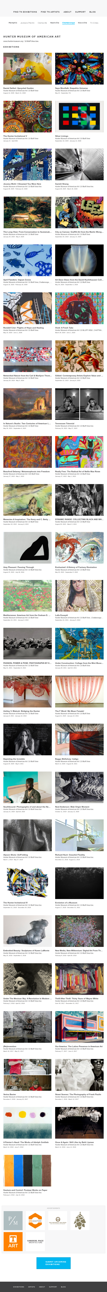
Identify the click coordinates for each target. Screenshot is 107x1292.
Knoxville (82, 23)
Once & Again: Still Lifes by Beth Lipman (74, 1142)
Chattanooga (68, 23)
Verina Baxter (9, 1094)
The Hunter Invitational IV (15, 903)
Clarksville (42, 23)
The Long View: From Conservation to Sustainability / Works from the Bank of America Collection (49, 232)
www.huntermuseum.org (13, 41)
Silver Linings (61, 136)
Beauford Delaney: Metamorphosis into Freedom (26, 471)
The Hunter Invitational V (15, 136)
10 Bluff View (33, 91)
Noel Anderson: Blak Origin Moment (72, 807)
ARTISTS (50, 12)
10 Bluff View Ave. (32, 41)
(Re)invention (9, 1046)
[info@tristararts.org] (104, 3)
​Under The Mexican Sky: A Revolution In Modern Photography (32, 998)
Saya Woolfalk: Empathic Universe (71, 88)
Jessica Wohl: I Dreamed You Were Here (22, 184)
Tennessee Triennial (64, 423)
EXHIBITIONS (25, 12)
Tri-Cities (94, 23)
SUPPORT (80, 12)
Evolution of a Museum (66, 903)
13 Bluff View (85, 761)
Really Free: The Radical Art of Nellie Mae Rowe (77, 471)
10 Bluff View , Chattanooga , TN (92, 618)
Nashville (54, 23)
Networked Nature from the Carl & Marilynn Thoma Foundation (33, 376)
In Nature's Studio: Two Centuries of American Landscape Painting (35, 423)
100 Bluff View (33, 474)
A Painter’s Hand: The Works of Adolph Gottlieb (26, 1142)
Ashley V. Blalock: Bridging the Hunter (21, 711)
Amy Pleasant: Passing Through (18, 567)
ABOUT (67, 12)
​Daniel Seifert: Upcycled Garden (18, 88)
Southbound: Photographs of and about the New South (29, 807)
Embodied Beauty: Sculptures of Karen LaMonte (26, 950)
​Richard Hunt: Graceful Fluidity (70, 855)
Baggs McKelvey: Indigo (66, 759)
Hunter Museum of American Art (15, 91)
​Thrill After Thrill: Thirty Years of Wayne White (76, 998)
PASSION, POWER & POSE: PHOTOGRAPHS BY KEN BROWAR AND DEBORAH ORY (42, 663)
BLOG (92, 12)
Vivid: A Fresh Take (64, 328)
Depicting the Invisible (14, 759)
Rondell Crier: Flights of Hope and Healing (23, 328)
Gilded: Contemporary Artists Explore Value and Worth (81, 376)
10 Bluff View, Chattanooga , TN (40, 282)
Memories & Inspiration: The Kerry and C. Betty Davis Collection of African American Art (45, 519)
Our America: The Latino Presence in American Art (79, 1046)
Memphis (13, 23)
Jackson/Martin (27, 23)
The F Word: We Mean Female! (69, 711)
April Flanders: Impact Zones (17, 280)
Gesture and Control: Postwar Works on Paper (25, 1190)
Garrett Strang (62, 184)
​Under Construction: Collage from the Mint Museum (79, 663)
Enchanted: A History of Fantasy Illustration (76, 567)
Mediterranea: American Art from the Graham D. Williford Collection (35, 615)
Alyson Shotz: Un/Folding (15, 855)
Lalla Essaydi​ (61, 615)
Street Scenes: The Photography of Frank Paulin (78, 1094)
